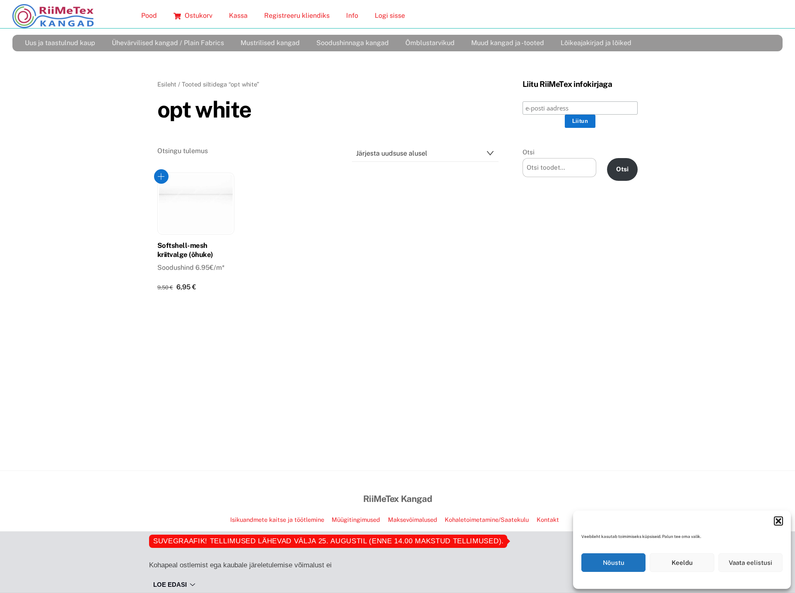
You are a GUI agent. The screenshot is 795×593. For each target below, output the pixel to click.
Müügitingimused (356, 519)
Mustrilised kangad (270, 43)
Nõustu (613, 562)
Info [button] (352, 15)
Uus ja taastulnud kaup (60, 43)
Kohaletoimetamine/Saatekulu (487, 519)
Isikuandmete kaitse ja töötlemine (277, 519)
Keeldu (682, 562)
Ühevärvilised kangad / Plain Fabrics (168, 43)
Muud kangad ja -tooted (507, 43)
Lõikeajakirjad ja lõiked (596, 43)
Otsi (529, 152)
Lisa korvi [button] (161, 176)
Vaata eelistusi (750, 562)
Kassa (238, 15)
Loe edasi (170, 584)
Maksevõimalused (412, 519)
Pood (149, 15)
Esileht (166, 84)
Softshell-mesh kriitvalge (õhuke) (185, 250)
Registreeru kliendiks (297, 15)
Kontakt (548, 519)
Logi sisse (390, 15)
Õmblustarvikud (430, 43)
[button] (778, 521)
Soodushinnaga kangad (352, 43)
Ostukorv (197, 15)
